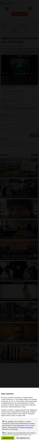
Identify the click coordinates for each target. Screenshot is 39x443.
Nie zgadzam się (22, 438)
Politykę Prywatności (26, 427)
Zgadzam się (8, 438)
